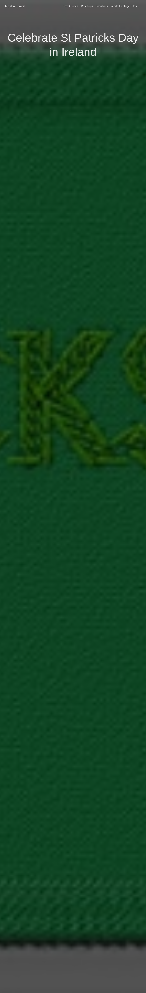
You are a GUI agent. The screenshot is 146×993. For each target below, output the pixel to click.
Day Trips (87, 6)
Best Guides (70, 6)
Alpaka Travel (15, 6)
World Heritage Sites (124, 6)
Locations (102, 6)
